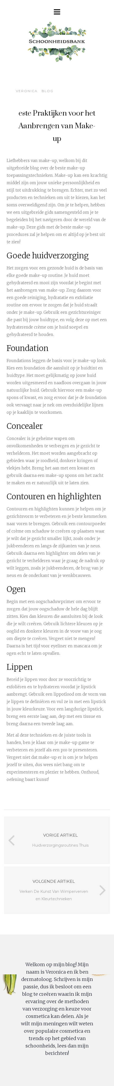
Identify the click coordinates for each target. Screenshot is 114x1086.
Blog (48, 91)
